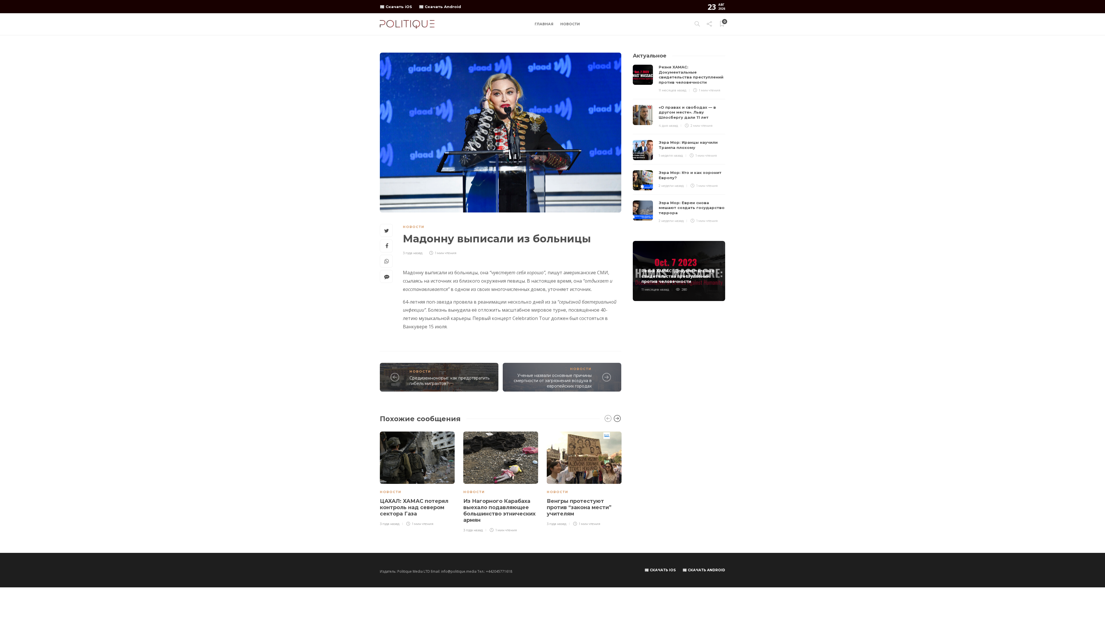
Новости (570, 24)
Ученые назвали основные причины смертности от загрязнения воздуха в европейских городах (553, 381)
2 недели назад (671, 186)
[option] (417, 479)
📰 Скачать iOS (396, 6)
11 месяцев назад (672, 90)
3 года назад (412, 253)
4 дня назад (668, 126)
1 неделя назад (671, 156)
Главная (544, 24)
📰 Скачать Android (440, 6)
